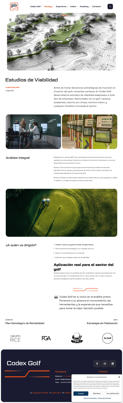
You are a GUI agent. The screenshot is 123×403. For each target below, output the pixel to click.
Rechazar (96, 393)
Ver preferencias (112, 393)
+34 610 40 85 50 (66, 382)
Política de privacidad (90, 398)
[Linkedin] (112, 363)
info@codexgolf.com (67, 379)
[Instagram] (104, 363)
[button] (119, 377)
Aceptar (81, 393)
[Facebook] (97, 363)
